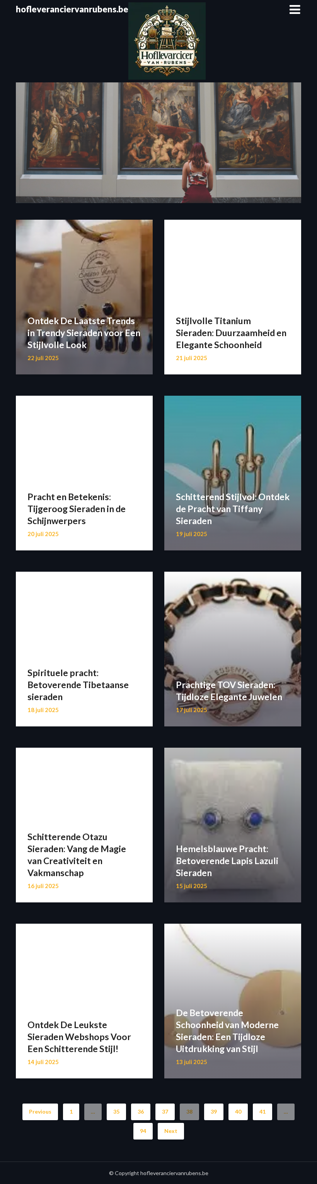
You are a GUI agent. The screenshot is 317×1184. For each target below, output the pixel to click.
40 (238, 1111)
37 (165, 1111)
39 (214, 1111)
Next (170, 1131)
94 (143, 1131)
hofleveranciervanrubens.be (72, 9)
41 (262, 1111)
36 (141, 1111)
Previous (40, 1111)
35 (116, 1111)
